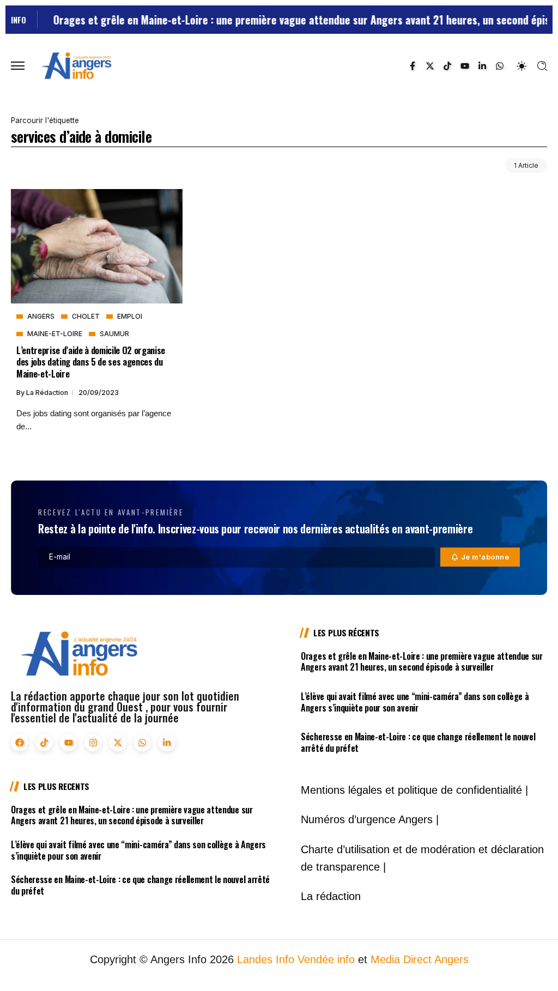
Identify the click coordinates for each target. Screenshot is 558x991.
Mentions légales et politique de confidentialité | (414, 790)
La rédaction (48, 392)
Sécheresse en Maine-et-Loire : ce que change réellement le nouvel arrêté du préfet (418, 742)
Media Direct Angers (420, 959)
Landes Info (265, 959)
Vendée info (326, 959)
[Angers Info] (76, 65)
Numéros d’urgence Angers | (370, 819)
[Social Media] (412, 66)
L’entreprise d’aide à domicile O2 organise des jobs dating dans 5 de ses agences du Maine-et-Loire (90, 361)
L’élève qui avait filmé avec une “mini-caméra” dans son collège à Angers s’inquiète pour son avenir (415, 702)
